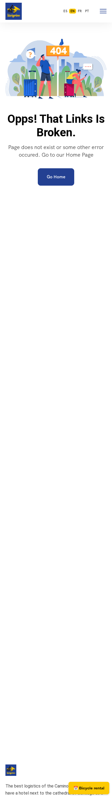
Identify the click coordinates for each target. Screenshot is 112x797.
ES (65, 11)
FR (80, 11)
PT (87, 11)
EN (72, 11)
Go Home (56, 177)
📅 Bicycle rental (88, 788)
